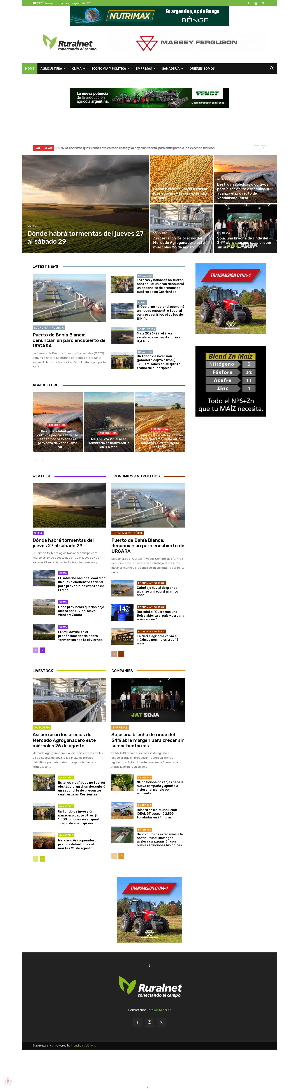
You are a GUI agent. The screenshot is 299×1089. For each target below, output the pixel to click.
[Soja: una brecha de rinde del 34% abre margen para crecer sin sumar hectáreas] (245, 228)
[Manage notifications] (7, 1081)
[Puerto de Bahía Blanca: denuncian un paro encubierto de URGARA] (69, 298)
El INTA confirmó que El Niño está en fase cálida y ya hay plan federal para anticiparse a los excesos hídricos (135, 148)
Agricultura (51, 68)
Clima (77, 68)
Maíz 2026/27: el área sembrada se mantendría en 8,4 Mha (160, 337)
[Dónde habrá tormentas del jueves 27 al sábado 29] (85, 204)
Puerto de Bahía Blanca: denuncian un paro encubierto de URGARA (69, 340)
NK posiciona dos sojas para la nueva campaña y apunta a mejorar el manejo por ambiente (160, 787)
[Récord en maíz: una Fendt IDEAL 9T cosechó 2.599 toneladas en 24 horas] (122, 810)
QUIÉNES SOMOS (202, 68)
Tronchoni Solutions (83, 1045)
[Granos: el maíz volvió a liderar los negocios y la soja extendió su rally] (181, 179)
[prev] (256, 148)
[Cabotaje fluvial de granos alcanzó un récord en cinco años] (122, 588)
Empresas (144, 68)
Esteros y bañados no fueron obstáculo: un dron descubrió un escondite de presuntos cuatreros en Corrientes (160, 286)
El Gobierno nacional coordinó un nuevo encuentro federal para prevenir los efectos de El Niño (160, 312)
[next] (263, 148)
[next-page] (42, 459)
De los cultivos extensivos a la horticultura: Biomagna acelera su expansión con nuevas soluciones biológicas (160, 839)
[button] (271, 69)
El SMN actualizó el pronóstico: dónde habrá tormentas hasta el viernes (80, 636)
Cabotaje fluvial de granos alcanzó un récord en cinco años (157, 591)
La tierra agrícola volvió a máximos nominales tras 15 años (157, 640)
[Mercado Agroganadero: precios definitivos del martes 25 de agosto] (44, 840)
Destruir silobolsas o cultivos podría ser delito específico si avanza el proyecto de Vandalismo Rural (57, 439)
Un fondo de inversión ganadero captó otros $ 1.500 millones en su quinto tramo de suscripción (158, 362)
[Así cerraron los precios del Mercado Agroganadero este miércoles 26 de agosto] (181, 228)
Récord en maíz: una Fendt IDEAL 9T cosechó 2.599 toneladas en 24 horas (157, 813)
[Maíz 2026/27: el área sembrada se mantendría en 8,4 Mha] (122, 335)
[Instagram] (256, 3)
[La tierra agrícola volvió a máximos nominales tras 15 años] (122, 636)
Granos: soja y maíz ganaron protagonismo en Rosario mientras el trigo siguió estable (160, 441)
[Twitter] (263, 3)
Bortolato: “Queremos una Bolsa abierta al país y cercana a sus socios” (160, 615)
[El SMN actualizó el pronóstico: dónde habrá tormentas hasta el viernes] (44, 632)
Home (29, 68)
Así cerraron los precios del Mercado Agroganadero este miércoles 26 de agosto (64, 740)
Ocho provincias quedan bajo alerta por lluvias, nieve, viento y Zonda (81, 611)
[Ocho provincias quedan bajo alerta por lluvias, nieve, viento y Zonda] (44, 607)
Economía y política (108, 68)
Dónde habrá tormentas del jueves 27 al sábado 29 (63, 542)
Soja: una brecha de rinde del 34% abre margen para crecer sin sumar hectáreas (148, 740)
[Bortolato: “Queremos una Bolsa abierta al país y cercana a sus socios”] (122, 612)
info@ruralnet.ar (159, 1010)
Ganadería (171, 68)
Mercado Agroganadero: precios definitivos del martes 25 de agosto (77, 844)
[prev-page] (35, 459)
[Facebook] (248, 3)
